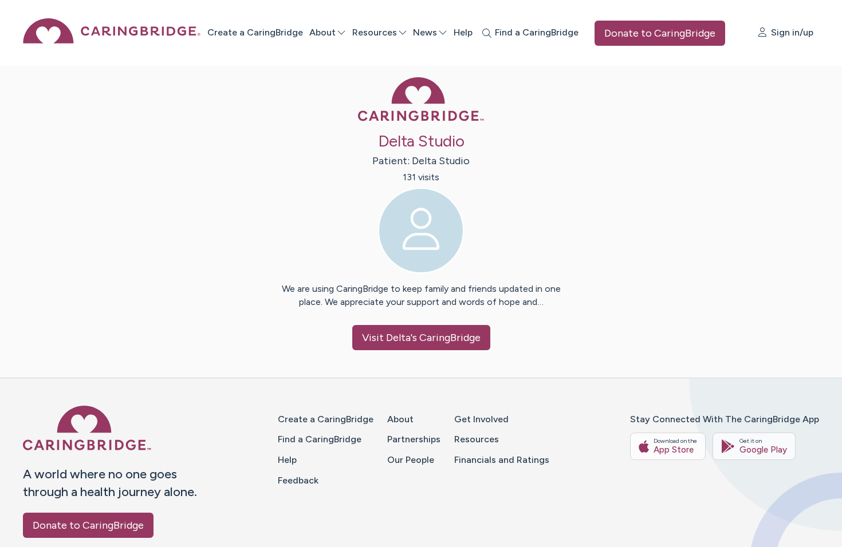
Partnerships (413, 439)
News (425, 32)
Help (463, 32)
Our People (410, 459)
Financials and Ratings (501, 459)
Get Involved (481, 419)
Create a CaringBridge (255, 32)
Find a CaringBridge (319, 439)
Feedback (298, 480)
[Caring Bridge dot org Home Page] (111, 40)
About (322, 32)
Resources (374, 32)
